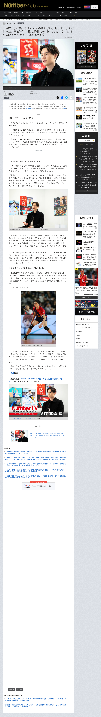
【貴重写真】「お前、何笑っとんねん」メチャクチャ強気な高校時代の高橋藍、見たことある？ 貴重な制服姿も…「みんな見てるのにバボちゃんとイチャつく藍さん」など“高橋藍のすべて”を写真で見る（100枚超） (36, 458)
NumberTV (29, 108)
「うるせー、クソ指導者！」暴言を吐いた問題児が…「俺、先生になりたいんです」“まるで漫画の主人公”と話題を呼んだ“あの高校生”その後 (88, 177)
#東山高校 (19, 689)
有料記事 (73, 15)
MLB (22, 12)
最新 (81, 144)
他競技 (65, 15)
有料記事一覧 (79, 331)
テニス (70, 12)
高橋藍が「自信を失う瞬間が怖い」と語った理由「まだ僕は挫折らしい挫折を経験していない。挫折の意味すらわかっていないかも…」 (47, 435)
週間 (92, 144)
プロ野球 (16, 12)
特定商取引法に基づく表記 (82, 342)
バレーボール (58, 15)
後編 (64, 108)
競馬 (76, 12)
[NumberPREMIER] (87, 7)
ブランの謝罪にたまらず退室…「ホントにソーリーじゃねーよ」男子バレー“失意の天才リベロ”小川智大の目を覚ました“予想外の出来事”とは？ (88, 185)
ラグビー (30, 15)
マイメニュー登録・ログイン (82, 324)
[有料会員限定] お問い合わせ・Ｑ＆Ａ (84, 346)
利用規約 (78, 335)
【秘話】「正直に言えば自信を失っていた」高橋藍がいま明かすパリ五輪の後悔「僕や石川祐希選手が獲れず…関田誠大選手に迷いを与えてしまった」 (35, 476)
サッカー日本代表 (54, 12)
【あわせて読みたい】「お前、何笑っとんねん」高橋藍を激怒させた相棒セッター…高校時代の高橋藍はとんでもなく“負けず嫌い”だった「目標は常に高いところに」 (35, 464)
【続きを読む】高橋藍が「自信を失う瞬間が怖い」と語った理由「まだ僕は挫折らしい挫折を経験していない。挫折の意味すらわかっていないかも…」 (35, 452)
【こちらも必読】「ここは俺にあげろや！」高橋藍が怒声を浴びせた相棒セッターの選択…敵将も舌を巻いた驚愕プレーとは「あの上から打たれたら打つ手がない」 (35, 470)
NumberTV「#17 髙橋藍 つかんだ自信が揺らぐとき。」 (23, 418)
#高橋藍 (11, 689)
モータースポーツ (20, 15)
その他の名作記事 (86, 297)
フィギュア (37, 15)
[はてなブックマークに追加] (66, 98)
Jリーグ (35, 12)
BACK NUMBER (21, 23)
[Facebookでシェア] (62, 98)
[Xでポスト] (57, 98)
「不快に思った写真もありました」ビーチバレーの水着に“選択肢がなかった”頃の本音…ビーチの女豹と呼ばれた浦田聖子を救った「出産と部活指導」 (35, 699)
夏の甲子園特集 (7, 12)
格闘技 (5, 15)
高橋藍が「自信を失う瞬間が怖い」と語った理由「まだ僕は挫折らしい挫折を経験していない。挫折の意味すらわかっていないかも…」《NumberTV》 (35, 705)
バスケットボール (47, 15)
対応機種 (78, 338)
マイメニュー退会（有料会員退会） (84, 327)
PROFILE (6, 97)
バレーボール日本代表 (19, 19)
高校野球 (28, 12)
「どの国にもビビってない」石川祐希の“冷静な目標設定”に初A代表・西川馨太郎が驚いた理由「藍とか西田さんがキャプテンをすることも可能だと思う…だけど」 (88, 168)
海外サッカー (43, 12)
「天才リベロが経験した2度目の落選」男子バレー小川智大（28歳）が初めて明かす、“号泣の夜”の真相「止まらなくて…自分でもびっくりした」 (88, 151)
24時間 (86, 144)
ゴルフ (63, 12)
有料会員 (95, 7)
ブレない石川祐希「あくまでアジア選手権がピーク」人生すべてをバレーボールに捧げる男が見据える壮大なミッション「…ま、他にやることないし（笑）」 (88, 159)
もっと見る (86, 191)
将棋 (12, 15)
